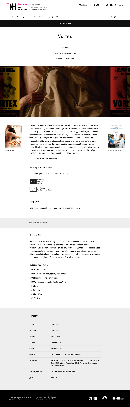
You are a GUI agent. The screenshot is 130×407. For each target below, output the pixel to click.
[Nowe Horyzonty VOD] (96, 5)
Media (33, 17)
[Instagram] (107, 6)
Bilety (19, 17)
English (121, 5)
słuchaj (65, 173)
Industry (40, 17)
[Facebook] (103, 6)
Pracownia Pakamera (49, 397)
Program (26, 17)
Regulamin (47, 399)
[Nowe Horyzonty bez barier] (116, 6)
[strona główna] (29, 6)
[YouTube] (111, 6)
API (52, 399)
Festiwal (12, 17)
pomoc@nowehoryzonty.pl (17, 399)
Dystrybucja (49, 17)
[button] (126, 91)
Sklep (57, 17)
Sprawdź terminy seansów (45, 158)
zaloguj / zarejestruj (117, 17)
